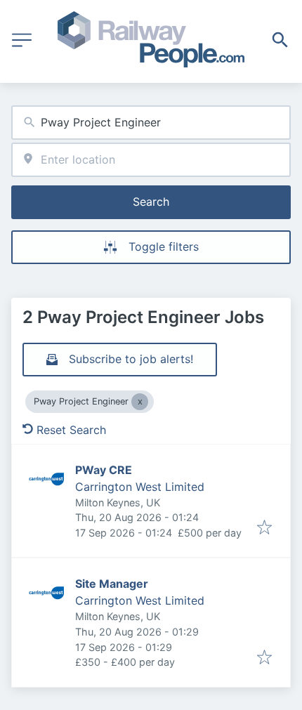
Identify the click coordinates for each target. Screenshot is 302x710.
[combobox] (151, 122)
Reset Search (71, 430)
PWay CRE (103, 470)
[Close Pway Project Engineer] (139, 401)
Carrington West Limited (139, 487)
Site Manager (111, 584)
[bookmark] (264, 528)
